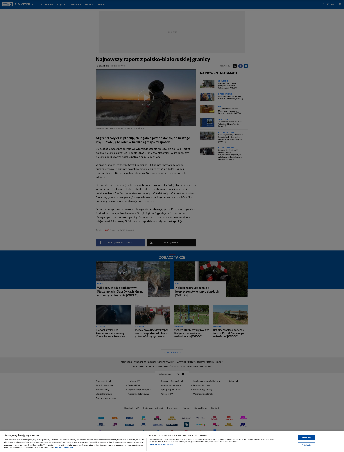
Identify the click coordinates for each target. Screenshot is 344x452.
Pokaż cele (306, 445)
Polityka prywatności (64, 447)
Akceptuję (306, 437)
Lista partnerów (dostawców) (161, 444)
